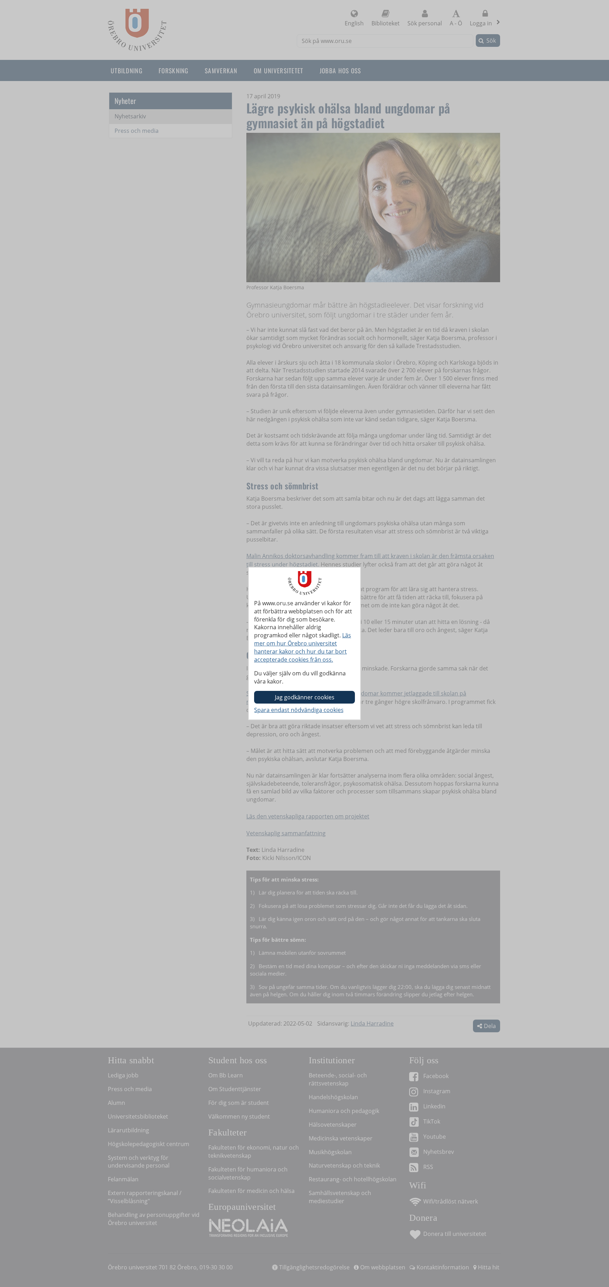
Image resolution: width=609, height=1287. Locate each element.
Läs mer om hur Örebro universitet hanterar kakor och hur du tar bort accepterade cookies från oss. (302, 647)
